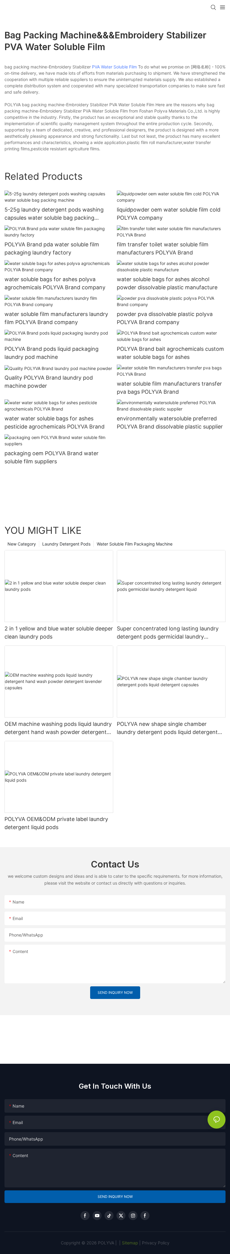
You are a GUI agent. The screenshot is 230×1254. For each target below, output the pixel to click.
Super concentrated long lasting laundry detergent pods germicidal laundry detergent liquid (168, 633)
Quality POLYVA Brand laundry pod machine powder (48, 381)
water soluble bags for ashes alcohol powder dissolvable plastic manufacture (167, 283)
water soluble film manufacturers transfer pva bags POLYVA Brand (169, 387)
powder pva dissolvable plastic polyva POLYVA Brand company (165, 318)
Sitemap (129, 1242)
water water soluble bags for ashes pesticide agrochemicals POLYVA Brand (54, 422)
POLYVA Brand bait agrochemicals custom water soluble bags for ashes (170, 353)
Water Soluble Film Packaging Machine (134, 543)
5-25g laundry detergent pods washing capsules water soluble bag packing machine (54, 214)
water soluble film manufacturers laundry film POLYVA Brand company (56, 318)
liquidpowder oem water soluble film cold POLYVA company (168, 213)
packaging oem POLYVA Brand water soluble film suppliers (51, 457)
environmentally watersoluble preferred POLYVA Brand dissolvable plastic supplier (170, 422)
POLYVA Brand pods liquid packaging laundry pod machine (51, 353)
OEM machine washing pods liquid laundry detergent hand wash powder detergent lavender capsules (58, 728)
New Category (21, 543)
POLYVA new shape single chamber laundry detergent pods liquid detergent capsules (167, 728)
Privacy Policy (156, 1242)
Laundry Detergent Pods (66, 543)
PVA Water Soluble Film (114, 66)
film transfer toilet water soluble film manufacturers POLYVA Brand (162, 248)
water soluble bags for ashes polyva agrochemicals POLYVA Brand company (54, 283)
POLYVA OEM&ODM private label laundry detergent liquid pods (56, 823)
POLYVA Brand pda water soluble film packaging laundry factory (51, 248)
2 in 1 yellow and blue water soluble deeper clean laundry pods (58, 632)
